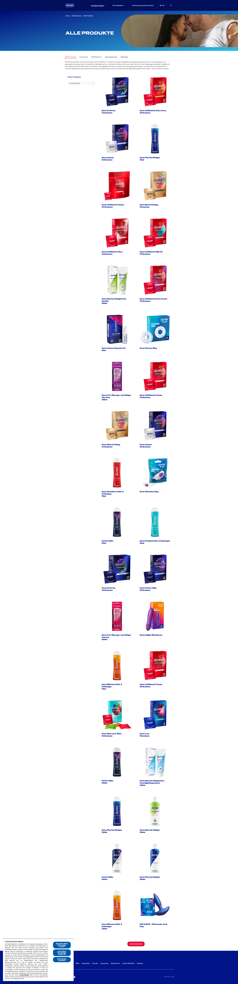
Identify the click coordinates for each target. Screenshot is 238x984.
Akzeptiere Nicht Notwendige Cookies (62, 945)
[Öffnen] (171, 5)
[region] (38, 960)
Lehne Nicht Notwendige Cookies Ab (62, 952)
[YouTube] (74, 977)
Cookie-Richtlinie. (24, 975)
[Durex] (69, 5)
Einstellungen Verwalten (61, 959)
